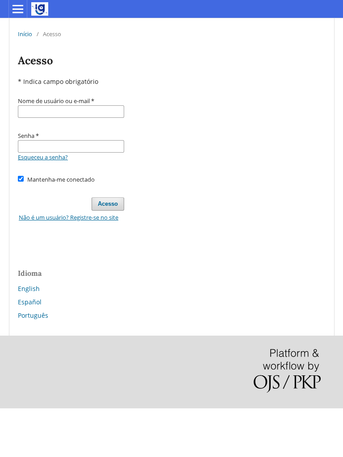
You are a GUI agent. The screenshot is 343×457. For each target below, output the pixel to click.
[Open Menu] (18, 9)
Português (33, 315)
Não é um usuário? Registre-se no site (68, 217)
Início (25, 34)
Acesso (108, 203)
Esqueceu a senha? (43, 157)
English (29, 288)
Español (30, 302)
